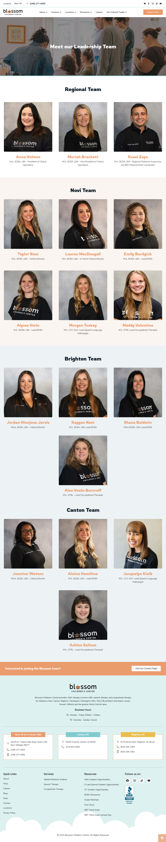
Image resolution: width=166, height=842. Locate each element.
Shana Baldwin (138, 422)
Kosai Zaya (138, 156)
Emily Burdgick (138, 254)
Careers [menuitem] (99, 12)
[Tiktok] (141, 780)
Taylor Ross (28, 254)
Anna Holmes (28, 156)
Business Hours (83, 709)
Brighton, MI (137, 734)
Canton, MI (83, 734)
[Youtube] (148, 780)
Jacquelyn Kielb (137, 573)
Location (7, 3)
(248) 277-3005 (37, 3)
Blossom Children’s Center (77, 835)
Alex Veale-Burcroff (83, 490)
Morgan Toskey (83, 325)
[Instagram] (134, 780)
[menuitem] (43, 12)
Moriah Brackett (83, 156)
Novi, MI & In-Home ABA (28, 734)
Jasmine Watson (28, 573)
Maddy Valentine (138, 325)
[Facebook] (127, 780)
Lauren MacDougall (83, 254)
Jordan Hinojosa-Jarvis (28, 422)
